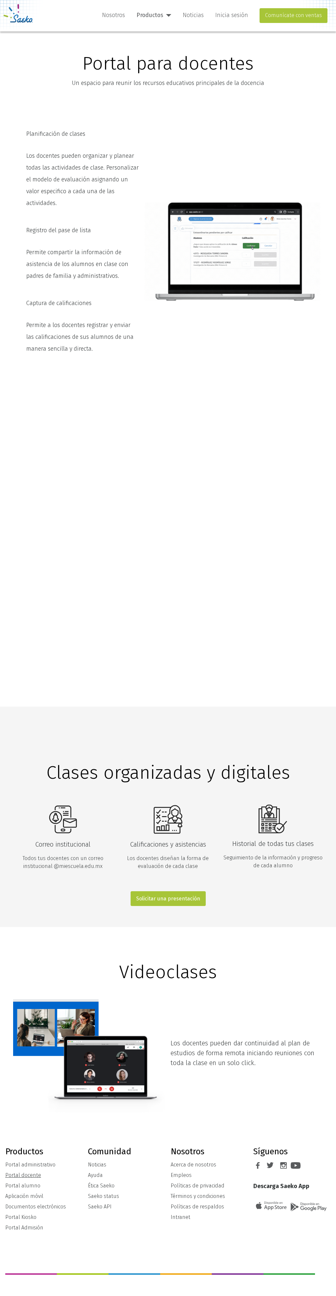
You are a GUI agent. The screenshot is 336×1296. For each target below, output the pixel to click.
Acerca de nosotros (193, 1165)
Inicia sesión (231, 15)
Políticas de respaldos (197, 1206)
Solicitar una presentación (168, 898)
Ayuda (95, 1175)
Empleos (181, 1175)
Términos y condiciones (198, 1196)
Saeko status (103, 1196)
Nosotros (113, 15)
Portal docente (23, 1175)
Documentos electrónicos (35, 1206)
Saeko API (100, 1206)
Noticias (193, 15)
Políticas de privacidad (197, 1186)
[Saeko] (18, 13)
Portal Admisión (24, 1227)
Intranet (180, 1217)
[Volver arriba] (324, 1284)
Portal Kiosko (20, 1217)
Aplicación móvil (24, 1196)
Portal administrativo (30, 1165)
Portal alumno (22, 1186)
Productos (149, 15)
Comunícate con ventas (293, 15)
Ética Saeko (101, 1186)
